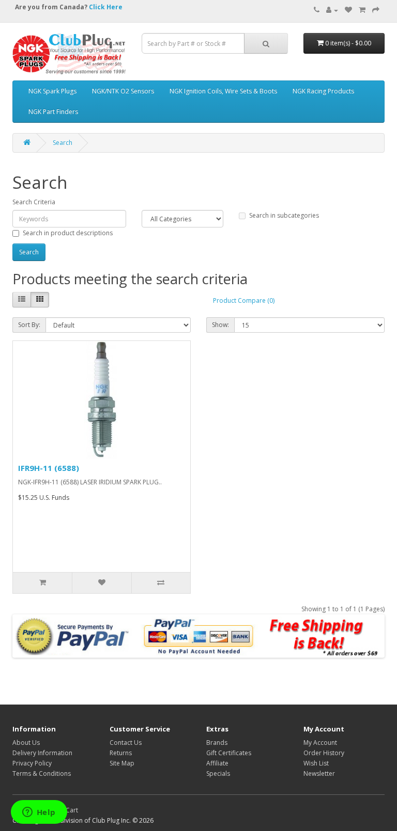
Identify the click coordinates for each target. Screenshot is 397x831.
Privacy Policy (32, 763)
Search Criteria (33, 202)
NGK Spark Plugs (52, 91)
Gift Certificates (228, 752)
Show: (220, 324)
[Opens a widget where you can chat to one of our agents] (38, 813)
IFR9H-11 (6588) (48, 468)
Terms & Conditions (41, 773)
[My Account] (332, 10)
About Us (26, 742)
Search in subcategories (284, 215)
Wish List (316, 763)
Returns (121, 752)
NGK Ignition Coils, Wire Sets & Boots (223, 91)
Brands (216, 742)
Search (62, 142)
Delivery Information (42, 752)
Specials (218, 773)
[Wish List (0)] (348, 10)
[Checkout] (375, 10)
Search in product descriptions (68, 233)
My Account (320, 742)
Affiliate (217, 763)
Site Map (122, 763)
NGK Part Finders (53, 111)
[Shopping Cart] (362, 10)
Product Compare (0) (243, 300)
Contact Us (126, 742)
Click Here (106, 7)
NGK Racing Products (323, 91)
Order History (323, 752)
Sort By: (29, 324)
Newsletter (319, 773)
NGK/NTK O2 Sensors (123, 91)
